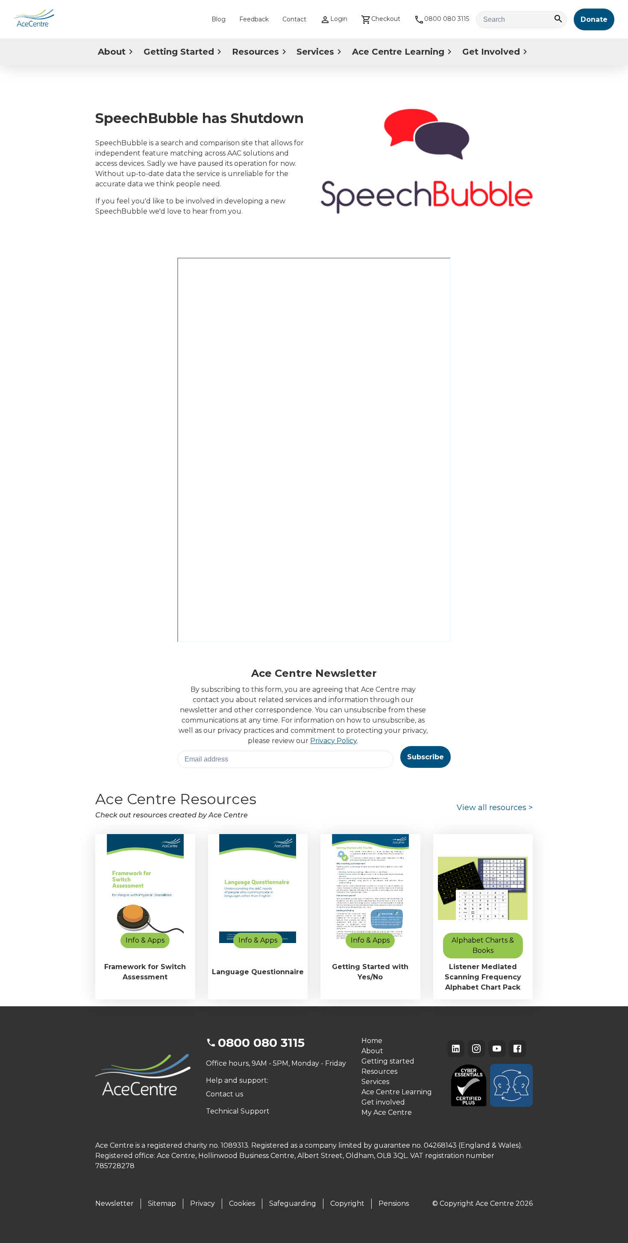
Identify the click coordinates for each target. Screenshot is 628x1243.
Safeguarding (292, 1203)
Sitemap (162, 1203)
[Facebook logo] (517, 1048)
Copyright (347, 1203)
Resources (255, 52)
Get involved (383, 1102)
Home (371, 1041)
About (112, 52)
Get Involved (491, 52)
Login (338, 19)
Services (315, 52)
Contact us (224, 1094)
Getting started (387, 1061)
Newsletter (114, 1203)
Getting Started (179, 52)
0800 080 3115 (446, 19)
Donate (594, 19)
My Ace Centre (386, 1112)
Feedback (254, 19)
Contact (294, 19)
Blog (218, 19)
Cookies (242, 1203)
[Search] (558, 19)
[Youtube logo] (496, 1048)
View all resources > (495, 807)
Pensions (394, 1203)
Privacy (202, 1203)
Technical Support (238, 1111)
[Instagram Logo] (476, 1048)
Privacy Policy (333, 741)
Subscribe (425, 757)
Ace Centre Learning (398, 52)
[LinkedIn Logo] (455, 1048)
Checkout (385, 19)
